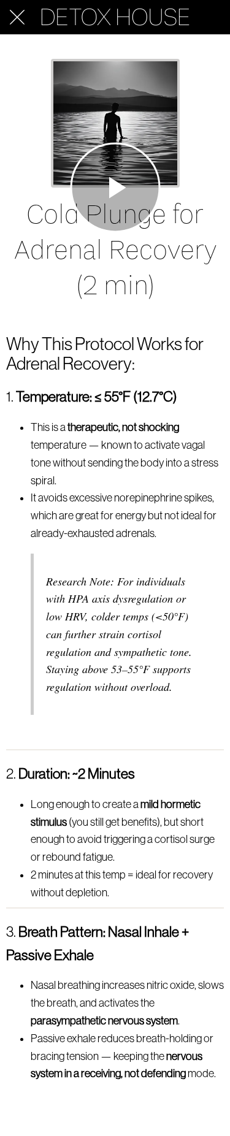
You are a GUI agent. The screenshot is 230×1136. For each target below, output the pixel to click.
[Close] (17, 17)
